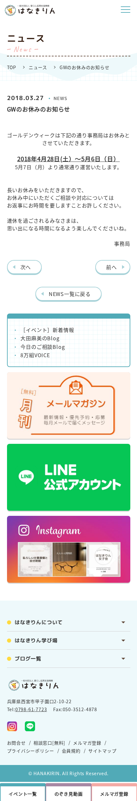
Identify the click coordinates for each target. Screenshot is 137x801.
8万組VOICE (35, 354)
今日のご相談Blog (42, 346)
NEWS (60, 98)
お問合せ (16, 743)
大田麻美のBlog (39, 338)
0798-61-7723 (31, 709)
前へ (111, 267)
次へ (25, 267)
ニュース (38, 67)
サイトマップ (102, 750)
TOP (11, 67)
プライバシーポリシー (30, 750)
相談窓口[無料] (49, 743)
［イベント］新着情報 (47, 329)
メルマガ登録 (87, 743)
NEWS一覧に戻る (70, 294)
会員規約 (71, 750)
